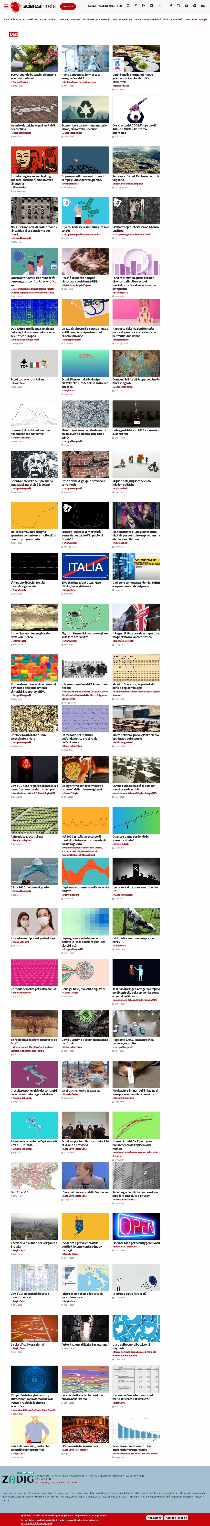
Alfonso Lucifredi (141, 234)
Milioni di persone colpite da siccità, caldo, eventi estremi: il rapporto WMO (84, 433)
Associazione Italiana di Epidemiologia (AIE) (33, 793)
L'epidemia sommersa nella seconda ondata (85, 889)
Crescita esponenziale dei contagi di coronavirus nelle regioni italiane (34, 1092)
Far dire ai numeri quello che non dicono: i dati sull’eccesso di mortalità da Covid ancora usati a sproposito (134, 283)
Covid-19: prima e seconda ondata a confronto (85, 1041)
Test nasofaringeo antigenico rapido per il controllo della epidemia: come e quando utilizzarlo (136, 992)
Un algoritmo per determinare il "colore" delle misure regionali (82, 787)
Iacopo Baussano (87, 82)
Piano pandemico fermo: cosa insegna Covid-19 (81, 76)
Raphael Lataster (28, 292)
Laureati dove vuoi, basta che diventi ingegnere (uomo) (30, 1448)
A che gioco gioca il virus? (27, 836)
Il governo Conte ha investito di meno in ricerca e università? (132, 1397)
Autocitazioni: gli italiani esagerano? (85, 1344)
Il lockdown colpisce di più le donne (33, 938)
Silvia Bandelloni (20, 941)
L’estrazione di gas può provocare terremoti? (83, 482)
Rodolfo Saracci (71, 1094)
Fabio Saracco (130, 1355)
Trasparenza (71, 1482)
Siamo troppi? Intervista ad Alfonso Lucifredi (135, 229)
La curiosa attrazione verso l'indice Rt (135, 889)
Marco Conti (18, 1410)
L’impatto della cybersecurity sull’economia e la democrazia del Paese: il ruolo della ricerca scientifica (32, 1400)
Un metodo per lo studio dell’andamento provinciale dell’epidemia (79, 738)
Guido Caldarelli (138, 1351)
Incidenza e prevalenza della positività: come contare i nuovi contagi (82, 1246)
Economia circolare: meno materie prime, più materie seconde (84, 127)
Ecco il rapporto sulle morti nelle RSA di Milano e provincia (85, 1143)
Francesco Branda (21, 437)
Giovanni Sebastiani (22, 1097)
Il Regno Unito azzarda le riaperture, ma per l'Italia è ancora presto (136, 635)
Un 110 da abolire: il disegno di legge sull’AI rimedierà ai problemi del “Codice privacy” (85, 332)
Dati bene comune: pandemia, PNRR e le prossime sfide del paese (136, 584)
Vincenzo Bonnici (72, 691)
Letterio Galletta (80, 695)
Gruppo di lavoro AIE (73, 949)
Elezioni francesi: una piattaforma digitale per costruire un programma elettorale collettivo (136, 535)
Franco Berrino (38, 288)
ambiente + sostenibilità (147, 19)
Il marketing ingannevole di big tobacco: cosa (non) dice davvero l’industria (32, 179)
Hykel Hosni (69, 285)
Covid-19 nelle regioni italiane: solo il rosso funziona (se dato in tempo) (34, 787)
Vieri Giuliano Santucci (125, 1199)
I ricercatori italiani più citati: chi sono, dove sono (82, 1295)
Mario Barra (120, 1152)
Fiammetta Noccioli (71, 854)
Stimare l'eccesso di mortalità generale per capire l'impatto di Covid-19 (82, 535)
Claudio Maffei (121, 691)
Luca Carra (119, 183)
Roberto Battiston (72, 746)
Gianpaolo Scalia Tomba (32, 1050)
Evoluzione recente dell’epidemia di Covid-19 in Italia (34, 1143)
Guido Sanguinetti (123, 742)
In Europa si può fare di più (129, 1294)
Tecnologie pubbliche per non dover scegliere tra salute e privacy (135, 1194)
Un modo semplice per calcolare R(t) (34, 989)
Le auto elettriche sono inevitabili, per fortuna (33, 127)
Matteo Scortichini (71, 851)
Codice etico (57, 1482)
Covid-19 (75, 19)
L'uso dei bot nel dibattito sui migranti (131, 1346)
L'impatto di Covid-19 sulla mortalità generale (28, 584)
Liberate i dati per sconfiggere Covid (136, 1243)
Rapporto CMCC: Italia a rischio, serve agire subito (133, 1041)
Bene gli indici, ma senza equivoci (83, 989)
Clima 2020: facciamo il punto (30, 887)
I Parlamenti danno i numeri (80, 1446)
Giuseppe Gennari (72, 339)
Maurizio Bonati (71, 183)
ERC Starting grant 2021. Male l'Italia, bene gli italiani (81, 584)
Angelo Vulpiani (83, 285)
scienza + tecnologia (196, 19)
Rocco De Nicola (122, 1351)
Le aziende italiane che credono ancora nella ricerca (82, 1397)
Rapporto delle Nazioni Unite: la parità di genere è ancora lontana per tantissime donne (134, 332)
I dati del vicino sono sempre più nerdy (133, 940)
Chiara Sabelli (120, 488)
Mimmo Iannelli (20, 1047)
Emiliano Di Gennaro (136, 1152)
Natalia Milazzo (121, 85)
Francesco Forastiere (139, 691)
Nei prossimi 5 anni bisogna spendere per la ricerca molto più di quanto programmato (33, 535)
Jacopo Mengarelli (21, 132)
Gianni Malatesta (45, 292)
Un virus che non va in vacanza (81, 1090)
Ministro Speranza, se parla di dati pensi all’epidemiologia (134, 686)
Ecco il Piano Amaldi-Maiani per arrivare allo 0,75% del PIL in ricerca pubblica (85, 383)
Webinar (64, 19)
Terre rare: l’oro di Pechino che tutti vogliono (135, 178)
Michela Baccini (71, 894)
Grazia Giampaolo (134, 183)
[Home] (35, 7)
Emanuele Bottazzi (123, 640)
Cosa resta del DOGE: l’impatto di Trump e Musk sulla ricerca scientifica (134, 129)
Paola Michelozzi (71, 847)
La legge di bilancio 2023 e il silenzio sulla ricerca (135, 432)
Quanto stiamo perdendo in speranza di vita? (130, 838)
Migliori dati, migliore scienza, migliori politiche (131, 482)
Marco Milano (81, 1449)
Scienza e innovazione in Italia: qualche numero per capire (132, 1448)
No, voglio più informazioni (36, 1523)
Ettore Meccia (121, 292)
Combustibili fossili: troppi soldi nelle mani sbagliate (135, 381)
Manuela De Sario (89, 851)
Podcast (53, 19)
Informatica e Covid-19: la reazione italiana (84, 686)
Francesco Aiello (122, 1453)
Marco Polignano (98, 695)
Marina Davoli (88, 854)
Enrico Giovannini (90, 234)
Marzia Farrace (121, 339)
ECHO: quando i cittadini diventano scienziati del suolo (33, 76)
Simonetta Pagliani (21, 840)
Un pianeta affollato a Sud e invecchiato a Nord (29, 736)
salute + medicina (122, 19)
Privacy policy (42, 1482)
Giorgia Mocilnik (20, 82)
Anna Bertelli (18, 339)
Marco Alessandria (21, 288)
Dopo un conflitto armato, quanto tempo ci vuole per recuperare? (84, 178)
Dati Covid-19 (19, 1192)
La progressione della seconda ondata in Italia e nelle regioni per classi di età (83, 941)
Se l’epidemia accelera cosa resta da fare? (34, 1041)
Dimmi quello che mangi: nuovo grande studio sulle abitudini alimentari (132, 78)
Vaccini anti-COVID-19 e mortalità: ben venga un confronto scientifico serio (33, 281)
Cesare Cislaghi (70, 793)
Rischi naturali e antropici (97, 19)
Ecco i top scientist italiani (27, 379)
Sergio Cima (18, 383)
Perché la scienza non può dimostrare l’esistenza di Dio (80, 279)
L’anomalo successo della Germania (85, 1192)
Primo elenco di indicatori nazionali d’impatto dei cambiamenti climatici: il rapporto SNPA (33, 687)
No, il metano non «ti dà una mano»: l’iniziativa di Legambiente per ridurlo (34, 230)
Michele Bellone (150, 1453)
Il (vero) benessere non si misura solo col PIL (85, 229)
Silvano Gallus (19, 187)
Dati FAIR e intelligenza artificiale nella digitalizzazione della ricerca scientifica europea (32, 332)
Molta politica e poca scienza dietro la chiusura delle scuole (135, 736)
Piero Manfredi (36, 1047)
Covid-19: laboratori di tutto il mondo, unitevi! (30, 1295)
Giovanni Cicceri (89, 691)
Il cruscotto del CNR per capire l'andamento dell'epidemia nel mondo (132, 1145)
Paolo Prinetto (49, 1410)
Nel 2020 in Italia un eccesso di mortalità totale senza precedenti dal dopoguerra (84, 840)
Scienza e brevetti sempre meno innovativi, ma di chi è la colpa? (32, 482)
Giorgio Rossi (32, 339)
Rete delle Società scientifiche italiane (25, 19)
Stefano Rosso (70, 82)
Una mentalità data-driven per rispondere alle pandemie (30, 432)
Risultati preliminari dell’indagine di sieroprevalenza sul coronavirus (135, 1092)
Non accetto (155, 1517)
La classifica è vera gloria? (27, 1344)
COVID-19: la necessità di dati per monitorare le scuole (133, 787)
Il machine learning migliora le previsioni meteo (30, 635)
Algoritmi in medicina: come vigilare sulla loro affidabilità (85, 635)
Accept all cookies (176, 1517)
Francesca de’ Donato (91, 847)
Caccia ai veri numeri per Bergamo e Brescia (34, 1244)
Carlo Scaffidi (68, 698)
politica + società (172, 19)
